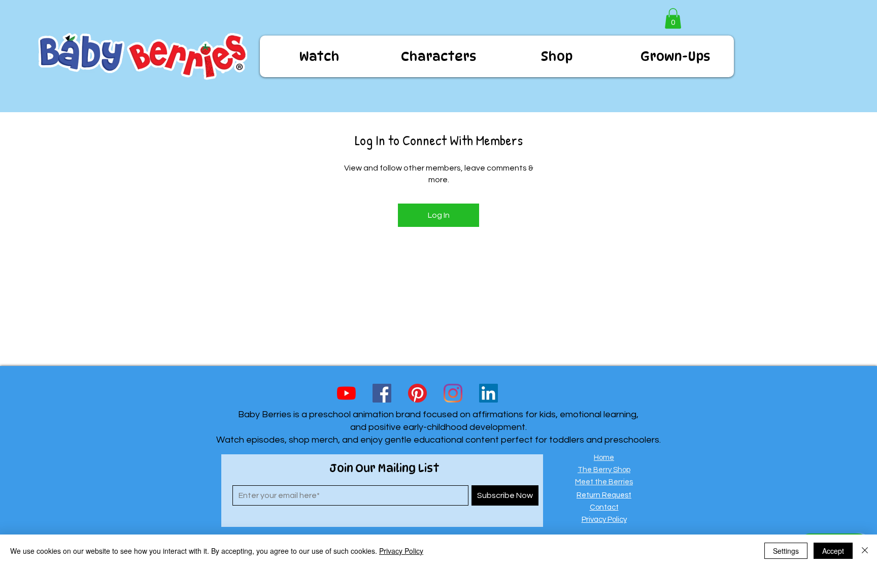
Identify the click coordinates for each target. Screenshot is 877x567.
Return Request (604, 495)
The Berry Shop (604, 470)
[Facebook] (382, 393)
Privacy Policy (401, 551)
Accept (833, 551)
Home (604, 457)
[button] (673, 18)
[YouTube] (346, 393)
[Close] (865, 551)
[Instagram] (453, 393)
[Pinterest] (417, 393)
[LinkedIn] (488, 393)
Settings (786, 551)
